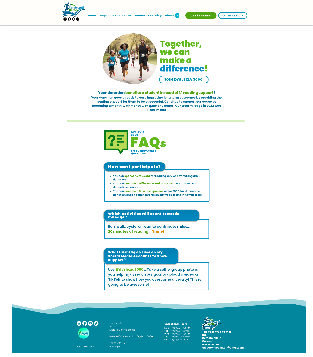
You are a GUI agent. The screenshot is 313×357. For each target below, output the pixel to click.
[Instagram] (65, 19)
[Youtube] (73, 19)
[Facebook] (69, 19)
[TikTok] (77, 19)
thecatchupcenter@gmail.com (223, 347)
